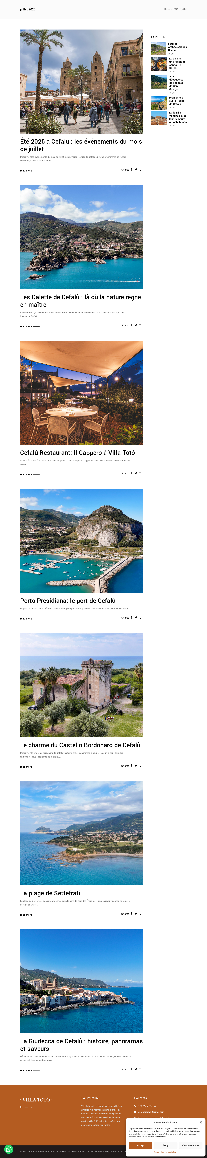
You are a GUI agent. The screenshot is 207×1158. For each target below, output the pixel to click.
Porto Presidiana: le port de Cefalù (67, 600)
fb (21, 1107)
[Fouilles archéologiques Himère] (158, 48)
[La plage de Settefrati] (81, 833)
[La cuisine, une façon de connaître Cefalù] (159, 64)
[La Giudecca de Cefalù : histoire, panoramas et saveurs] (81, 981)
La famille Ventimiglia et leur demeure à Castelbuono (178, 117)
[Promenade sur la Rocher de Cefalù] (159, 103)
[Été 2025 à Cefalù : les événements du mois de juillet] (81, 82)
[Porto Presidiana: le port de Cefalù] (81, 541)
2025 (176, 9)
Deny (165, 1145)
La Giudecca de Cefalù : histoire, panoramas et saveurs (81, 1045)
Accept (140, 1145)
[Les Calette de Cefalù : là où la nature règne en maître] (81, 237)
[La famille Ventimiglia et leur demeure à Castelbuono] (159, 118)
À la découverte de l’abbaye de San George (176, 83)
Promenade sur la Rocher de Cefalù (177, 101)
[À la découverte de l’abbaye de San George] (159, 82)
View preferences (190, 1145)
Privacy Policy (170, 1152)
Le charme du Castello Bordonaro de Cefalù (80, 745)
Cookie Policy (159, 1152)
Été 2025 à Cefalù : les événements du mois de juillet (81, 145)
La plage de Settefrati (50, 893)
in (32, 1107)
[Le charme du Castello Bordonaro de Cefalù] (81, 685)
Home (167, 9)
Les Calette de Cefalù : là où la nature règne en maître (80, 301)
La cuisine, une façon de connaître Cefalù (177, 63)
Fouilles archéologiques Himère (177, 47)
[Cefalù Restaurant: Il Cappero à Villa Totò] (81, 393)
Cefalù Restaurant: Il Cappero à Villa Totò (77, 452)
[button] (200, 1122)
